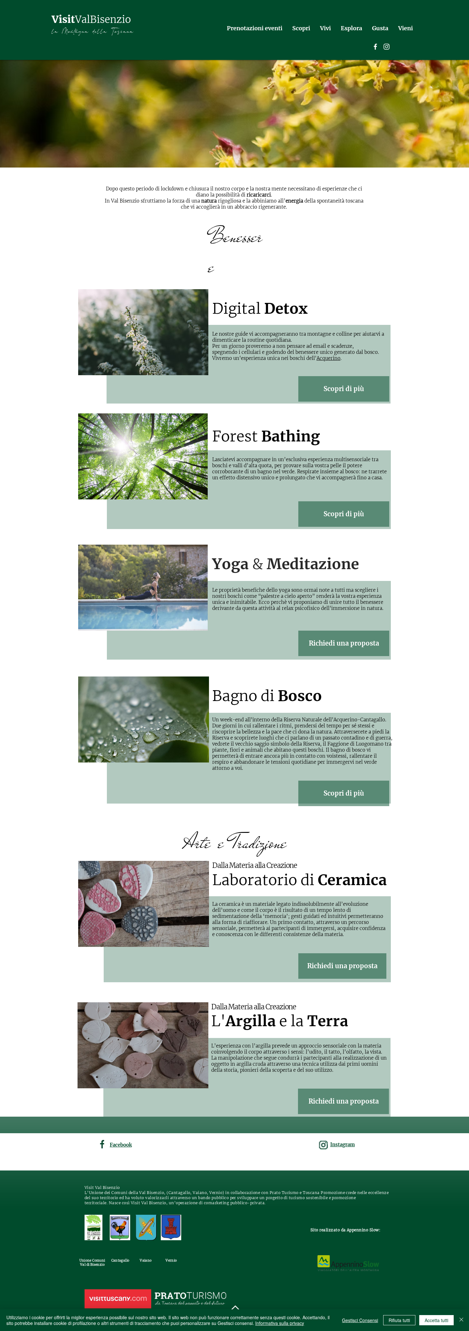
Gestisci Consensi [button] (360, 1320)
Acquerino (328, 358)
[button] (343, 643)
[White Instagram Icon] (387, 47)
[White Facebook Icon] (375, 47)
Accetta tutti (436, 1320)
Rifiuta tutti (399, 1320)
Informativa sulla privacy (279, 1323)
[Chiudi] (461, 1320)
